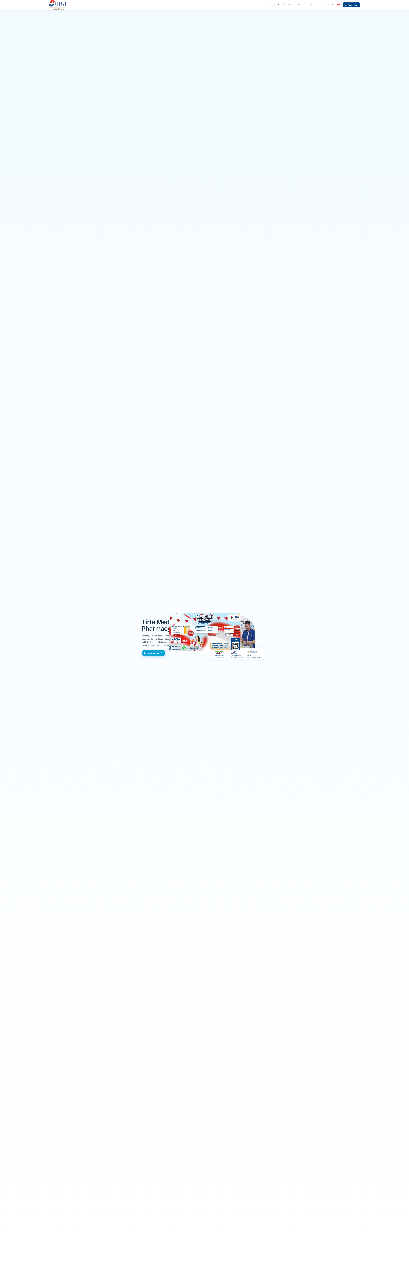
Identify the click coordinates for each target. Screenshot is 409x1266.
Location (292, 5)
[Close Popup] (239, 615)
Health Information (328, 5)
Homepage (272, 5)
